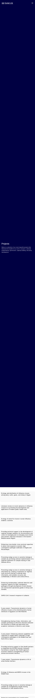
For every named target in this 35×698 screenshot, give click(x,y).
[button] (32, 3)
